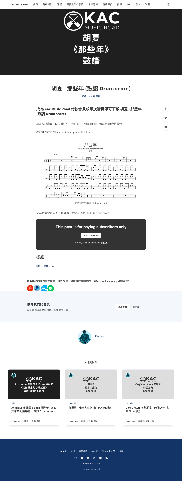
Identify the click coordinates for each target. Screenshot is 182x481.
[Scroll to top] (165, 108)
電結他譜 (83, 451)
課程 (59, 4)
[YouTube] (100, 458)
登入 (138, 4)
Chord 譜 (72, 403)
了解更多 (135, 307)
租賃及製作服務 (75, 4)
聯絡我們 (107, 4)
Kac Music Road (20, 4)
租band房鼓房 (108, 451)
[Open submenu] (129, 4)
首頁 (35, 4)
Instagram (73, 132)
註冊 (147, 4)
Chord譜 (63, 451)
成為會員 (122, 307)
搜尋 (119, 4)
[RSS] (107, 458)
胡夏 (46, 266)
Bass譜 (94, 451)
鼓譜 (84, 96)
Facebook (60, 132)
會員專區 (93, 4)
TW (53, 266)
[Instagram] (94, 458)
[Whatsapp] (75, 458)
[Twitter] (165, 118)
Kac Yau (99, 336)
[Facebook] (165, 127)
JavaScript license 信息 (90, 469)
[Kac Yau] (84, 337)
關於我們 (47, 4)
